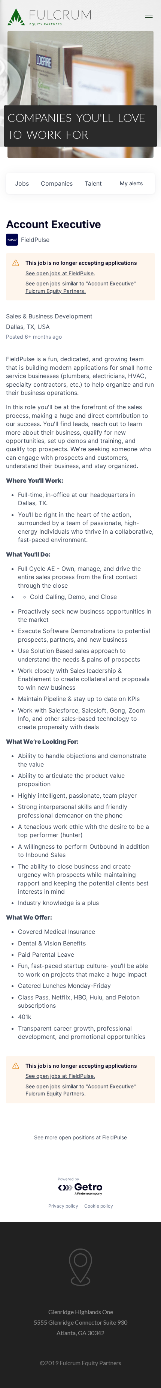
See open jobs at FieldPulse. (60, 273)
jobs (22, 183)
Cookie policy (98, 1206)
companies (57, 183)
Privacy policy (63, 1206)
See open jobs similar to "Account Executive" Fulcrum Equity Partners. (80, 287)
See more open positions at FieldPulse (80, 1137)
